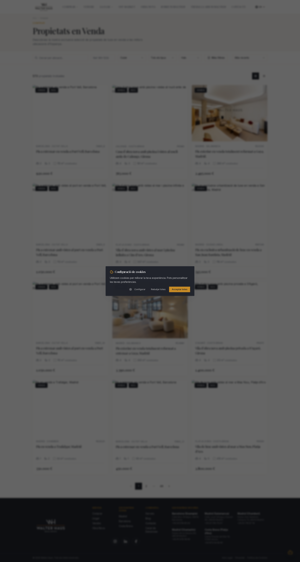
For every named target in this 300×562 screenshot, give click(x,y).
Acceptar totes (179, 289)
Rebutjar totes (158, 289)
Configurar (139, 289)
